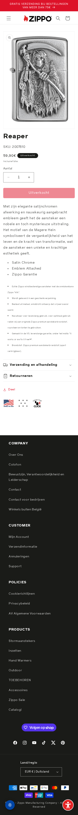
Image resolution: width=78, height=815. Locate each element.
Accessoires (18, 690)
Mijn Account (19, 536)
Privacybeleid (19, 603)
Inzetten (15, 650)
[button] (8, 18)
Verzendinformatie (23, 546)
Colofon (15, 464)
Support (15, 566)
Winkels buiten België (25, 509)
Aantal (7, 168)
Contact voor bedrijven (27, 499)
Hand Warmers (20, 660)
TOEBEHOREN (20, 680)
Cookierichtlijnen (22, 593)
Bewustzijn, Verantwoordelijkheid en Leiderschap (36, 477)
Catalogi (15, 709)
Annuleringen (19, 556)
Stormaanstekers (22, 641)
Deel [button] (11, 389)
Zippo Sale (17, 700)
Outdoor (15, 670)
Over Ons (16, 454)
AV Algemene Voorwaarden (30, 613)
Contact (15, 489)
